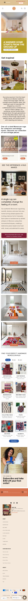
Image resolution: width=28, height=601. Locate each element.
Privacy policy (14, 595)
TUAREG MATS (5, 541)
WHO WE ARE (5, 570)
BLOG (4, 573)
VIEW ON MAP (15, 512)
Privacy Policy (5, 560)
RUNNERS (4, 544)
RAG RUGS (4, 535)
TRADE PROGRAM (6, 576)
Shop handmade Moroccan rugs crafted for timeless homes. (14, 235)
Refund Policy (5, 557)
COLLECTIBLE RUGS (6, 530)
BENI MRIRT (5, 527)
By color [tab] (20, 360)
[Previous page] (3, 75)
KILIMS (4, 538)
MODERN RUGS (5, 524)
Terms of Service (6, 554)
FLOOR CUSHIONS (6, 533)
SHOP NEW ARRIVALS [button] (10, 49)
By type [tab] (8, 360)
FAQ (3, 581)
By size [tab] (14, 360)
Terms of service (22, 595)
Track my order (5, 551)
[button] (2, 8)
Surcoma (8, 595)
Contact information (22, 597)
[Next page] (25, 75)
